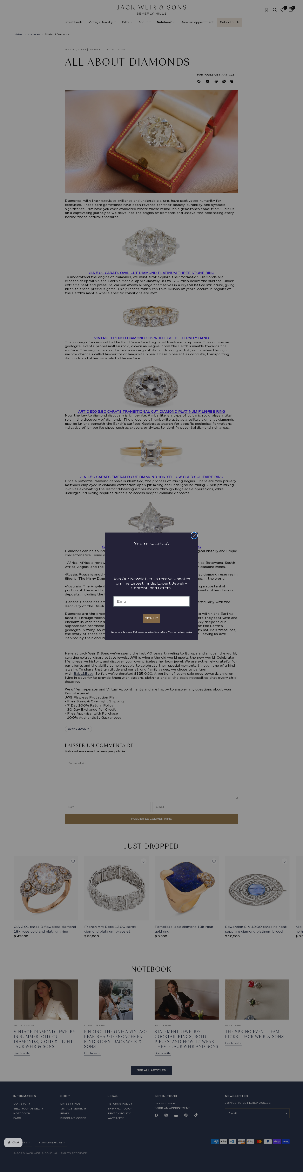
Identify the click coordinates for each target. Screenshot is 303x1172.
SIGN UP (151, 618)
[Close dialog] (194, 536)
